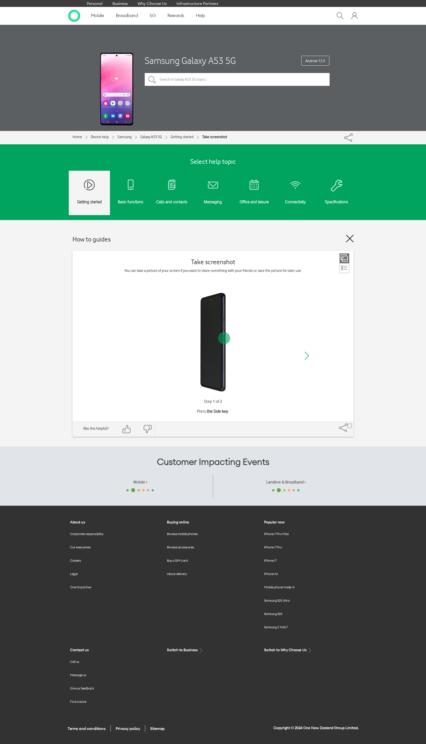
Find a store (78, 702)
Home (77, 137)
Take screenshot (214, 137)
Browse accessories (180, 547)
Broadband (127, 15)
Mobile (97, 15)
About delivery (177, 574)
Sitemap (157, 728)
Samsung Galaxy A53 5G (190, 60)
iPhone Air (271, 574)
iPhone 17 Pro (273, 547)
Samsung (124, 137)
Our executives (80, 547)
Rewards (175, 15)
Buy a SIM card (177, 560)
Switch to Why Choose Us (285, 650)
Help (200, 15)
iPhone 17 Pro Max (276, 534)
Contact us (79, 650)
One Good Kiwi (80, 587)
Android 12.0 (315, 61)
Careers (75, 560)
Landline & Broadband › (286, 482)
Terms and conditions (87, 728)
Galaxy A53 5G (151, 137)
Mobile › (140, 482)
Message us (78, 675)
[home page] (74, 15)
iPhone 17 (270, 560)
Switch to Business (182, 650)
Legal (74, 574)
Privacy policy (128, 728)
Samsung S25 (273, 614)
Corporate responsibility (86, 534)
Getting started (182, 137)
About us (77, 522)
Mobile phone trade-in (279, 587)
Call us (74, 662)
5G (153, 15)
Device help (100, 137)
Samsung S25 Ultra (277, 600)
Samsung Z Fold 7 (276, 627)
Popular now (274, 522)
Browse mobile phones (182, 534)
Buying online (178, 522)
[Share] (353, 136)
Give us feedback (82, 688)
